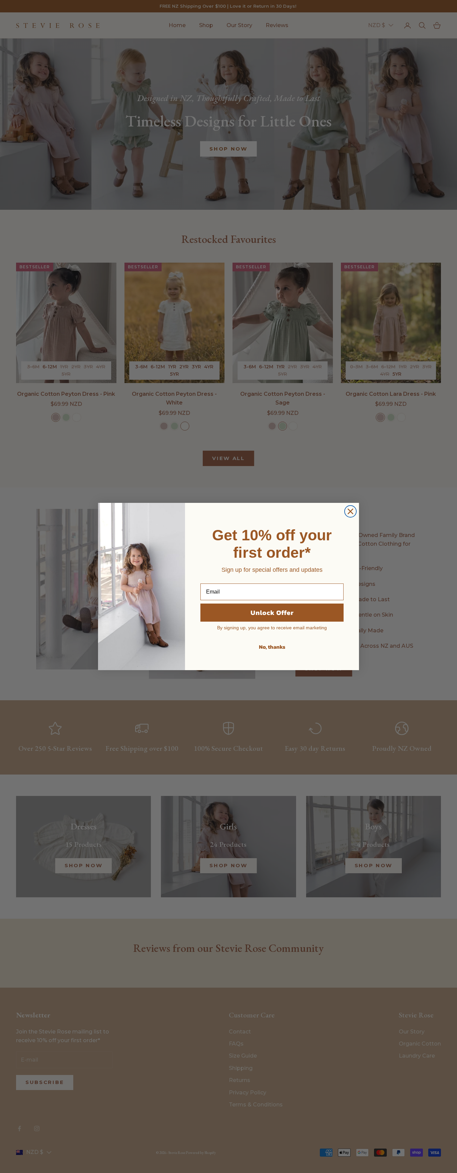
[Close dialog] (350, 511)
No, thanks (272, 647)
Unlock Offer (272, 613)
